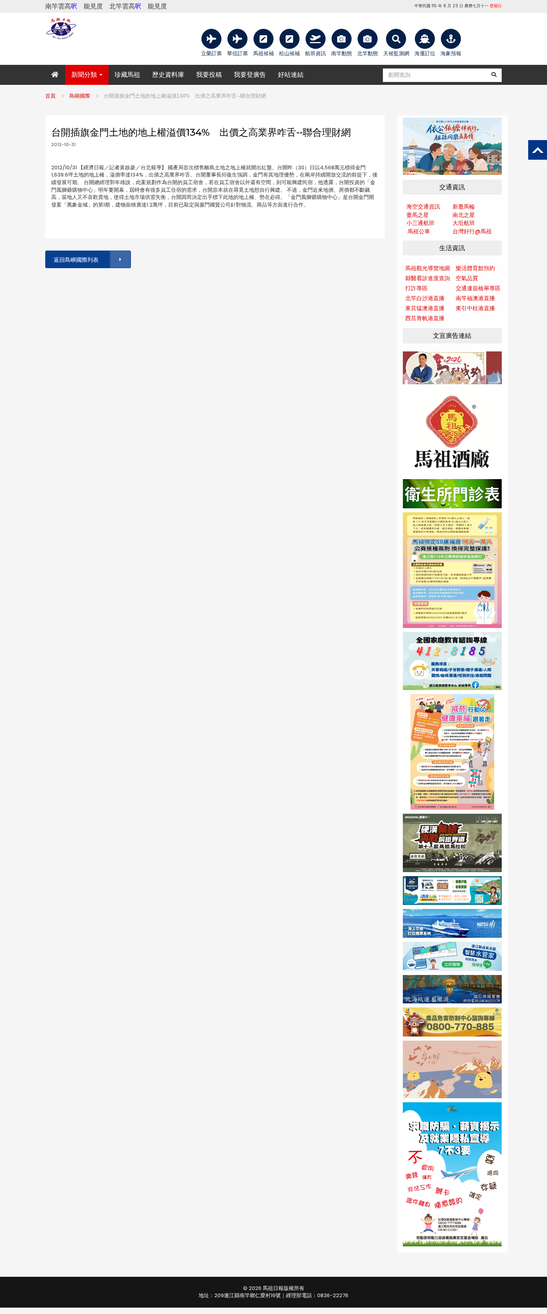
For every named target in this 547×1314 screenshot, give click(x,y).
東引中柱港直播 (475, 308)
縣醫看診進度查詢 (427, 278)
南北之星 (463, 215)
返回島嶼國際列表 (76, 260)
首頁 (50, 96)
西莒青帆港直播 (424, 318)
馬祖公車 (419, 231)
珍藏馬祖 (127, 74)
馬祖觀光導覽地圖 (427, 268)
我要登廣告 (250, 74)
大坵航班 (463, 223)
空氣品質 (467, 278)
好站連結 (291, 74)
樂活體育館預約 (475, 268)
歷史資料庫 (168, 74)
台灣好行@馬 (469, 231)
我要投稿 (209, 74)
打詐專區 (416, 288)
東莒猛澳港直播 (424, 308)
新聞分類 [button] (85, 74)
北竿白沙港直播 (424, 298)
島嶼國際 (79, 96)
